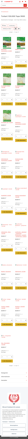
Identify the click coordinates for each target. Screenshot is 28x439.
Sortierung (12, 25)
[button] (20, 1)
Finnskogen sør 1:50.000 (7, 122)
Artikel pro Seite (7, 28)
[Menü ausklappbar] (2, 1)
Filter (4, 25)
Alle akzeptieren (14, 425)
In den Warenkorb (7, 67)
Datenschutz (12, 421)
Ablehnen (14, 433)
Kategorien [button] (4, 373)
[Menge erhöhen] (12, 63)
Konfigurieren (14, 429)
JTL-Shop (16, 437)
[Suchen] (25, 5)
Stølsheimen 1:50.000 (20, 271)
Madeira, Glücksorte (6, 271)
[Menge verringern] (2, 63)
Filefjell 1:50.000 (19, 49)
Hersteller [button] (4, 380)
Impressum (5, 421)
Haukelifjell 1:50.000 (6, 195)
